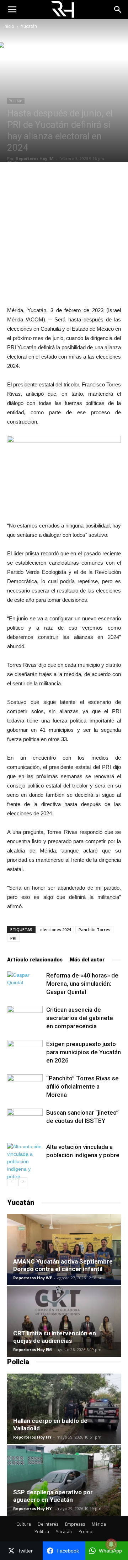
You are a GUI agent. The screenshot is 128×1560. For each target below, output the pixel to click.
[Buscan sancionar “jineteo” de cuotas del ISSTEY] (25, 1121)
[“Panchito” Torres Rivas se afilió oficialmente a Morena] (25, 1086)
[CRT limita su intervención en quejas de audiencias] (64, 1321)
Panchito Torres (94, 929)
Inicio (9, 26)
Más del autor (87, 959)
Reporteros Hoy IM (35, 158)
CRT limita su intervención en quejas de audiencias (54, 1337)
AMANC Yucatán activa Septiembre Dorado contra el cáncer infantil (63, 1265)
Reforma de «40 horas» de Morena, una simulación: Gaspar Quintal (82, 983)
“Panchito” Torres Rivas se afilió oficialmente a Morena (82, 1086)
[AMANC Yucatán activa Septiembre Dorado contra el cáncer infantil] (64, 1249)
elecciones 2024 (55, 929)
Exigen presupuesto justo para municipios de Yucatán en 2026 (83, 1052)
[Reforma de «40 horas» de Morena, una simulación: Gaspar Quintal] (25, 983)
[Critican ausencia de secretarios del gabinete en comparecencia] (25, 1018)
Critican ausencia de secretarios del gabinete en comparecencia (79, 1018)
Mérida (99, 1524)
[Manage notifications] (111, 1544)
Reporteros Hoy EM (32, 1349)
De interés (48, 1524)
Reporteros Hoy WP (32, 1277)
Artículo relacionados (35, 959)
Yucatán (29, 26)
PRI (13, 938)
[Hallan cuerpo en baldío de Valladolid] (64, 1409)
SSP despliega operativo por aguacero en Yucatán (53, 1496)
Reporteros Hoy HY (32, 1437)
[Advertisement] (64, 234)
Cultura (23, 1524)
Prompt (86, 1532)
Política (41, 1532)
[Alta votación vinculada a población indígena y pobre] (25, 1161)
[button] (118, 9)
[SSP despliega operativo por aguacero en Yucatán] (64, 1480)
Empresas (75, 1524)
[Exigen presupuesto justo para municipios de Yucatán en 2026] (25, 1052)
